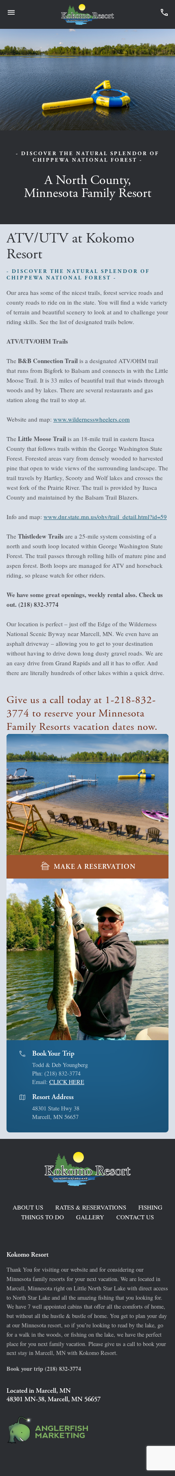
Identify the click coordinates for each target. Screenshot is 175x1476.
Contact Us (135, 1217)
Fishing (150, 1207)
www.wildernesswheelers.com (91, 419)
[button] (163, 959)
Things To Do (42, 1217)
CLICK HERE (66, 1082)
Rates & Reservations (90, 1207)
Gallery (90, 1217)
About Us (28, 1207)
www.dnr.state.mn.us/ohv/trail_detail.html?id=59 (105, 517)
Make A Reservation (88, 866)
